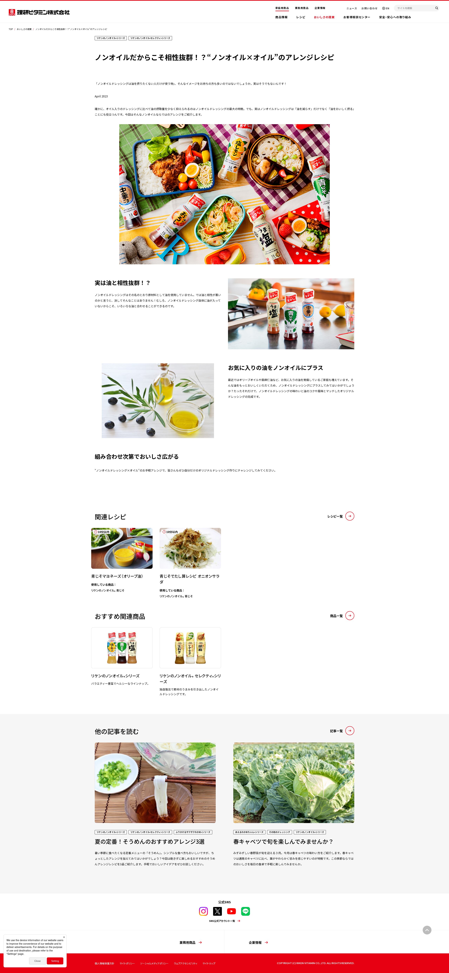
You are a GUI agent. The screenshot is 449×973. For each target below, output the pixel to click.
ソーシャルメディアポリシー (154, 963)
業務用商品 (302, 8)
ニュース (352, 8)
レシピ (300, 17)
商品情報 (281, 17)
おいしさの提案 (324, 17)
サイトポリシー (127, 963)
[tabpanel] (118, 557)
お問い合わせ (369, 8)
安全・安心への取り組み (395, 17)
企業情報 (320, 8)
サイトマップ (209, 963)
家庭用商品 (282, 8)
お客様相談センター (356, 17)
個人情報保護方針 (104, 963)
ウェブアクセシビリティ (185, 963)
